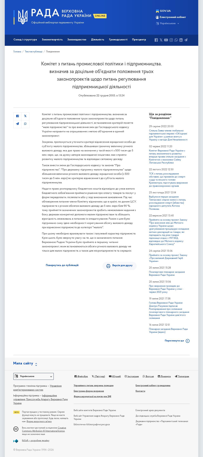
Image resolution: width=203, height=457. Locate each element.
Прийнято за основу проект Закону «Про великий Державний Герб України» (168, 258)
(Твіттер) (99, 376)
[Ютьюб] (166, 40)
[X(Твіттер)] (161, 40)
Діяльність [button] (97, 39)
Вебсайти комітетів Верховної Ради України (95, 410)
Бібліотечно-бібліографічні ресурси (92, 424)
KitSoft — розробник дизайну (35, 441)
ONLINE (100, 16)
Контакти (140, 391)
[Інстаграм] (171, 40)
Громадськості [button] (118, 39)
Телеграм (183, 376)
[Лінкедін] (181, 40)
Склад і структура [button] (25, 39)
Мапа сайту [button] (23, 363)
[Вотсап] (176, 40)
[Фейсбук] (156, 40)
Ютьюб (116, 376)
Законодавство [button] (76, 39)
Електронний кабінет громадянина (153, 385)
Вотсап (149, 376)
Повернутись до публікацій (62, 265)
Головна (17, 52)
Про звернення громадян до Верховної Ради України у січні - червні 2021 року (166, 289)
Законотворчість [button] (52, 39)
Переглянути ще (174, 340)
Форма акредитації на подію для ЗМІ (92, 396)
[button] (33, 376)
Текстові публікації (33, 52)
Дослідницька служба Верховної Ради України (158, 416)
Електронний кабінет (173, 17)
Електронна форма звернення (89, 391)
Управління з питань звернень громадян (93, 385)
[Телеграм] (185, 40)
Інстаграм (133, 376)
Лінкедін (165, 376)
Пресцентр (139, 39)
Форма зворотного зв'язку (39, 421)
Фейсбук (82, 376)
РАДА (45, 13)
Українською (168, 23)
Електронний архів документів (150, 410)
